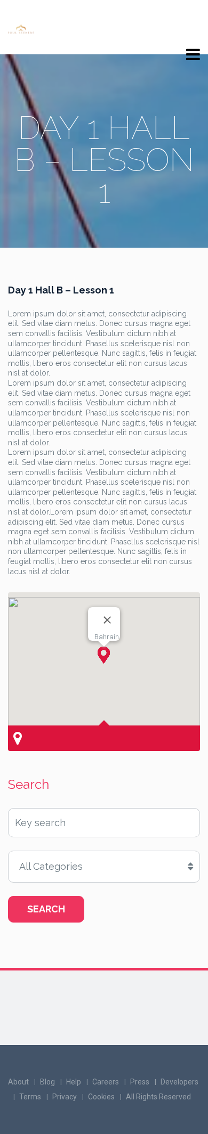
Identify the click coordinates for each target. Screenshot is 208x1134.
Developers (179, 1082)
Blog (47, 1082)
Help (73, 1082)
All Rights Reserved (158, 1096)
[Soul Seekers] (21, 28)
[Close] (107, 620)
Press (139, 1082)
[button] (103, 655)
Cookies (101, 1096)
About (18, 1082)
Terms (30, 1096)
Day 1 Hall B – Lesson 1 (61, 290)
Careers (105, 1082)
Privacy (64, 1096)
